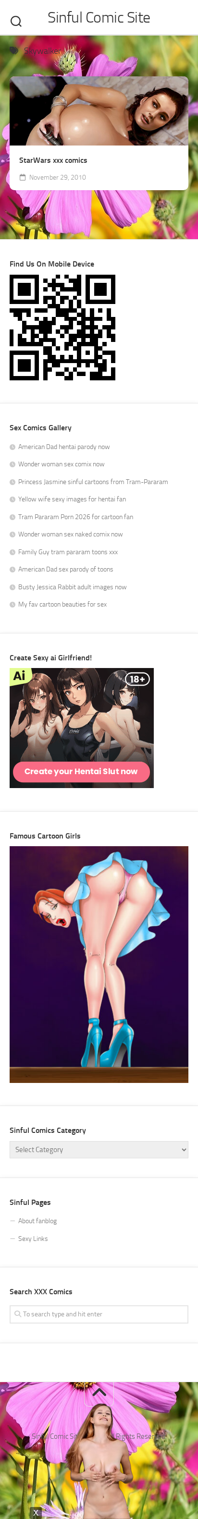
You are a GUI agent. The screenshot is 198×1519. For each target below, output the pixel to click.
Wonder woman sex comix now (61, 464)
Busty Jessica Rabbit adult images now (72, 587)
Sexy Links (33, 1239)
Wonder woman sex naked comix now (70, 534)
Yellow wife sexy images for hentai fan (72, 499)
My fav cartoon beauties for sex (62, 604)
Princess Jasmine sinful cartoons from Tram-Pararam (93, 482)
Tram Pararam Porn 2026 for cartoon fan (75, 517)
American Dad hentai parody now (64, 447)
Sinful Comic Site (99, 17)
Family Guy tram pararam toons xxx (68, 552)
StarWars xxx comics (53, 160)
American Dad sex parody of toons (65, 569)
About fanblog (37, 1221)
